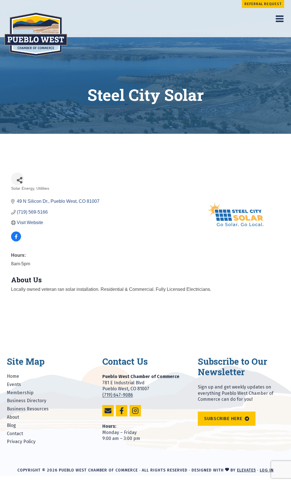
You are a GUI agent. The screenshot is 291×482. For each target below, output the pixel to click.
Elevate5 (246, 470)
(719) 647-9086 (117, 395)
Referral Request (263, 4)
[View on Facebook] (16, 239)
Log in (267, 470)
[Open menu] (279, 18)
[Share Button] (17, 178)
